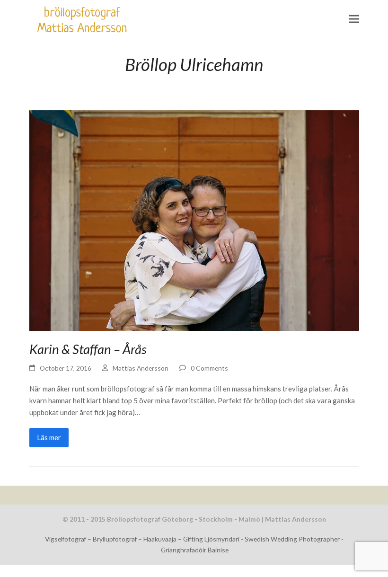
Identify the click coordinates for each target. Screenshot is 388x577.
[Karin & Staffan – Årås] (194, 219)
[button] (354, 19)
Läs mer (49, 437)
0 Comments (209, 368)
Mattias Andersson (140, 368)
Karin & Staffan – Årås (88, 349)
